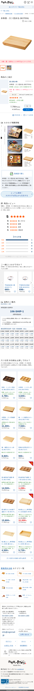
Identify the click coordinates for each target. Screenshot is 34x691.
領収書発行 (23, 645)
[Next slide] (31, 283)
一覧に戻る (5, 11)
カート (23, 641)
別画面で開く (19, 173)
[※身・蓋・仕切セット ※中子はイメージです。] (3, 67)
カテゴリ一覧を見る (17, 7)
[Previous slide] (3, 283)
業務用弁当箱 (6, 568)
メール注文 (29, 115)
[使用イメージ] (9, 67)
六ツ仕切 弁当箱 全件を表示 (16, 558)
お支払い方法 (8, 645)
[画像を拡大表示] (17, 42)
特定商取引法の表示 (24, 687)
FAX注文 (17, 115)
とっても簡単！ (17, 194)
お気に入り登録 (28, 21)
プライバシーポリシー (11, 687)
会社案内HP (20, 669)
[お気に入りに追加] (15, 292)
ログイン (9, 641)
